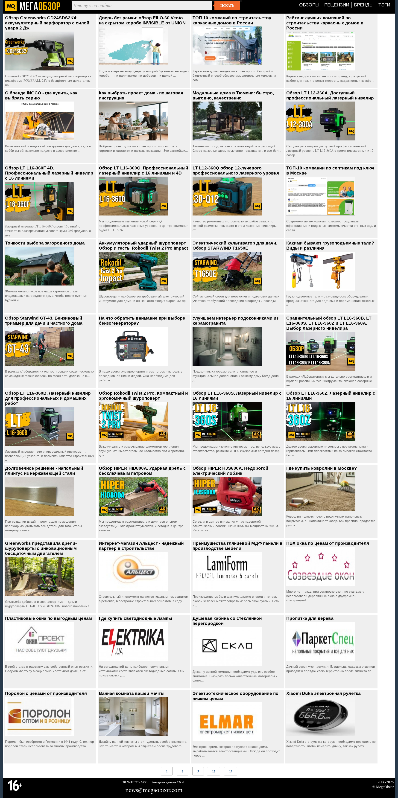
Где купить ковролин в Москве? (321, 468)
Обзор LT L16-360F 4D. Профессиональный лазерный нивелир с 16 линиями (49, 173)
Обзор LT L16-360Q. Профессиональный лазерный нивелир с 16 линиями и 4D (143, 170)
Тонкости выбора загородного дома (45, 243)
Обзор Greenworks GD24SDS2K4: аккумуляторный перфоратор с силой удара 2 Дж (47, 22)
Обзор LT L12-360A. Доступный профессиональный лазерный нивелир (330, 95)
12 (213, 771)
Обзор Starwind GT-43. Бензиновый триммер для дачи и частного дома (43, 321)
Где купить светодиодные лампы (135, 618)
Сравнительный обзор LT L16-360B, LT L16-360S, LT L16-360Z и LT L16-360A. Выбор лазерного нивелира (329, 323)
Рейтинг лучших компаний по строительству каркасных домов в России (324, 22)
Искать (227, 5)
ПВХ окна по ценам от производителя (327, 543)
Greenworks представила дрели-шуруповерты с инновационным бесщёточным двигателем (41, 548)
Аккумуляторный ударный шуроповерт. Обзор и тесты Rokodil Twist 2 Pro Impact (143, 245)
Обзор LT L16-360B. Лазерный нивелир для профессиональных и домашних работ (48, 398)
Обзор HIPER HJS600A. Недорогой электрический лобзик (230, 471)
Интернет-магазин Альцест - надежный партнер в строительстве (141, 546)
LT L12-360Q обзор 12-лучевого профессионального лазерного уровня (236, 170)
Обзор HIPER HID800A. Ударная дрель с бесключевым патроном (142, 471)
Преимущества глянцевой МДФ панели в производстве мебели (238, 546)
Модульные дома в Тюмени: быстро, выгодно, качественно (233, 95)
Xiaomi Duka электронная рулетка (323, 693)
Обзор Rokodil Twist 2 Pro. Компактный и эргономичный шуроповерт (143, 396)
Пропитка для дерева (310, 618)
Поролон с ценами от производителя (46, 693)
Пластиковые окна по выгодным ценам (48, 618)
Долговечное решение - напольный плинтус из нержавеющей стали (44, 471)
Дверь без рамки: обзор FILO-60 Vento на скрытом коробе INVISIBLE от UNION (142, 20)
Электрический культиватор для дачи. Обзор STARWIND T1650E (235, 245)
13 (230, 771)
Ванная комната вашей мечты (131, 693)
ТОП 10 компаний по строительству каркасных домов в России (232, 20)
